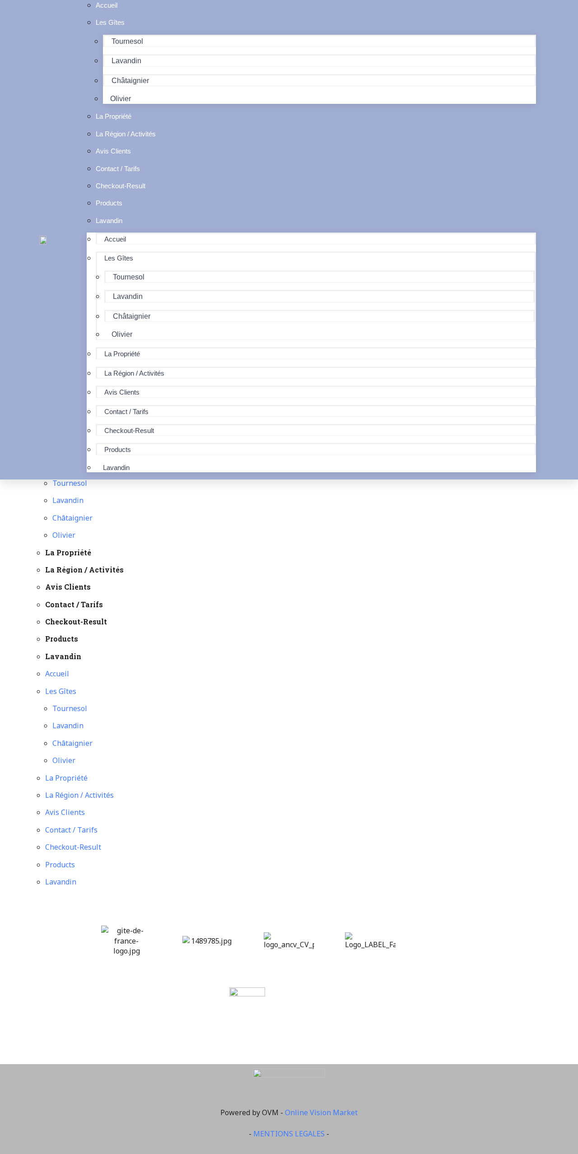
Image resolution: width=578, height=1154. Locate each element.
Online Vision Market (321, 1112)
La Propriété (122, 354)
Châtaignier (130, 80)
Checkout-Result (129, 430)
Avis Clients (122, 392)
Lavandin (126, 61)
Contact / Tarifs (126, 411)
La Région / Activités (134, 373)
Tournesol (127, 41)
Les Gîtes (110, 22)
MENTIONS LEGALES (289, 1134)
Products (117, 449)
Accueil (115, 239)
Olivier (122, 334)
